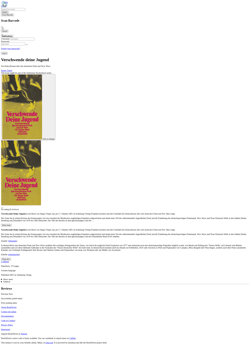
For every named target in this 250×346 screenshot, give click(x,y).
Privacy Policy (7, 325)
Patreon (24, 334)
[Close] (2, 26)
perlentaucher (13, 254)
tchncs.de (49, 343)
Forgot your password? (10, 48)
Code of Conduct (8, 320)
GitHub (72, 338)
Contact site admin (8, 312)
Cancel (4, 31)
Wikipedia (12, 241)
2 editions (5, 262)
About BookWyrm (8, 307)
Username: (5, 39)
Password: (5, 41)
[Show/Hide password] (27, 44)
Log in (4, 53)
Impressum (5, 329)
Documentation (7, 316)
